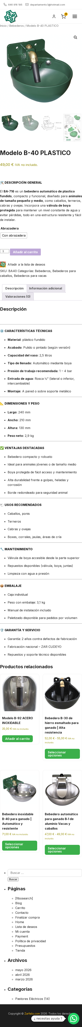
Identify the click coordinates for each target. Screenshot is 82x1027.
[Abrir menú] (75, 16)
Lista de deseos (26, 927)
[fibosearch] (24, 898)
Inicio (3, 25)
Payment (21, 936)
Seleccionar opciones (57, 753)
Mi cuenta (22, 931)
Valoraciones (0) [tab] (18, 296)
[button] (75, 37)
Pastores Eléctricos (29, 999)
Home (19, 922)
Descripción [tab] (14, 288)
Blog (18, 903)
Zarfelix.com (32, 1013)
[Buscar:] (45, 873)
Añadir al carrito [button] (17, 739)
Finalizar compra (27, 917)
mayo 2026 (23, 970)
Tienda (20, 950)
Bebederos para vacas (30, 276)
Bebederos (16, 25)
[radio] (14, 235)
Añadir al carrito (25, 252)
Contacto (21, 913)
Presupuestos (25, 946)
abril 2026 (22, 975)
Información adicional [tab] (45, 288)
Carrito (20, 908)
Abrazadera (10, 228)
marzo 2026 (24, 979)
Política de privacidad (30, 941)
